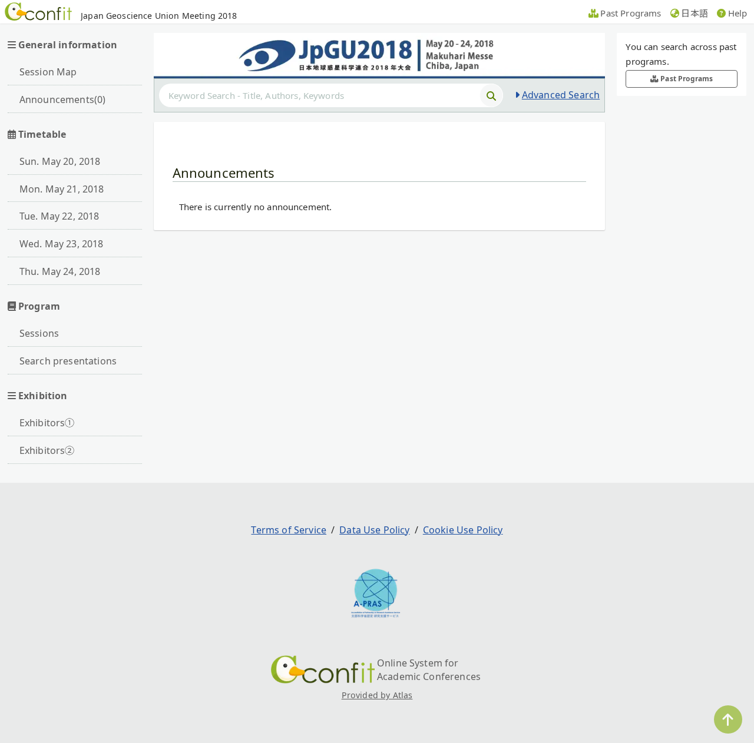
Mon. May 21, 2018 (61, 189)
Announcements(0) (62, 99)
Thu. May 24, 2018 (60, 271)
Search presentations (68, 360)
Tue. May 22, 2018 (59, 216)
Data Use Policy (374, 529)
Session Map (48, 71)
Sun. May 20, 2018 (60, 161)
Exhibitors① (47, 422)
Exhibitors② (47, 450)
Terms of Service (288, 529)
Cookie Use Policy (463, 529)
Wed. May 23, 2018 (61, 243)
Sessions (39, 333)
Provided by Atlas (377, 695)
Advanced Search (561, 94)
